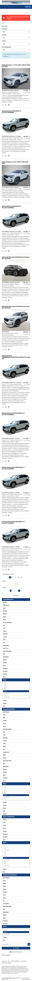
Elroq (5, 683)
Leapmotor (6, 645)
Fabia (5, 685)
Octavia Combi (7, 693)
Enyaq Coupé (6, 850)
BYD (4, 717)
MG (4, 654)
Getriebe (4, 35)
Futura (4, 631)
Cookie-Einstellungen (6, 963)
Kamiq (5, 687)
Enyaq (5, 848)
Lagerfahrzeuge (8, 599)
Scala (5, 695)
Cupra (4, 616)
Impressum (4, 961)
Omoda (5, 662)
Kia (4, 642)
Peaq (5, 861)
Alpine (4, 819)
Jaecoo (5, 637)
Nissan (5, 659)
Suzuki (5, 700)
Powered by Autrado (26, 979)
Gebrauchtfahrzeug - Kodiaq (16, 277)
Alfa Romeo (6, 605)
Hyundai (5, 634)
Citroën (5, 614)
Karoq (5, 689)
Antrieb (4, 41)
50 (15, 577)
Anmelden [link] (16, 948)
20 (12, 577)
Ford (4, 628)
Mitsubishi (5, 657)
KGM (4, 746)
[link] (3, 105)
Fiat (4, 625)
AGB (9, 961)
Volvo (4, 808)
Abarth (5, 602)
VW (4, 706)
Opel (4, 665)
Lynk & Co (5, 648)
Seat (4, 677)
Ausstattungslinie (6, 47)
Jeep (4, 639)
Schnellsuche (16, 595)
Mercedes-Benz (7, 651)
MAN (4, 755)
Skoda (4, 680)
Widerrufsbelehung (15, 961)
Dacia (4, 619)
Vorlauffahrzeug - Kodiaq (16, 436)
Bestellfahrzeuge (9, 816)
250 (22, 577)
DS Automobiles (7, 622)
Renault (5, 674)
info (3, 23)
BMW (4, 883)
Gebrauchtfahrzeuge (10, 875)
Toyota (5, 703)
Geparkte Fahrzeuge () (16, 951)
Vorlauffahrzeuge (9, 709)
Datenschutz (24, 961)
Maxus (5, 758)
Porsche (5, 671)
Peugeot (5, 668)
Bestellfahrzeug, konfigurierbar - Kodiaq (16, 84)
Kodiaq (5, 691)
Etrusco (5, 892)
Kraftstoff (4, 29)
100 (18, 577)
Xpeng (4, 814)
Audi (4, 608)
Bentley (5, 611)
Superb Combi (6, 697)
